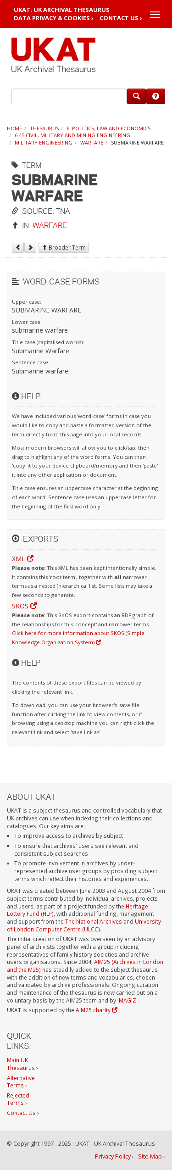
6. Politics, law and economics (108, 128)
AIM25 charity (94, 1010)
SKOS (21, 606)
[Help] (155, 96)
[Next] (30, 247)
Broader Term (66, 247)
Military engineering (43, 142)
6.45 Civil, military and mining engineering (72, 135)
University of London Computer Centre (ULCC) (84, 925)
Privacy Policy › (114, 1156)
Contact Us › (121, 18)
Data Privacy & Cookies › (54, 18)
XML (19, 558)
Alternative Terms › (21, 1081)
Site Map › (151, 1156)
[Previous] (18, 247)
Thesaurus (44, 128)
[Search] (136, 96)
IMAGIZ (126, 1000)
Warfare (91, 142)
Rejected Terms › (18, 1099)
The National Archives (93, 921)
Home (14, 128)
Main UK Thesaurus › (22, 1063)
